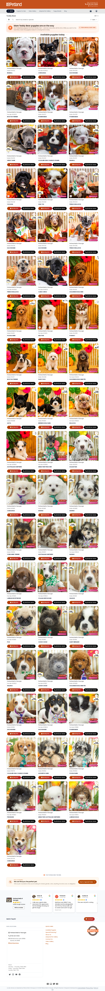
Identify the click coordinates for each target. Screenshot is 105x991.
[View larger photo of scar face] (96, 39)
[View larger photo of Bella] (34, 652)
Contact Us (49, 939)
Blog (65, 11)
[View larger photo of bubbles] (96, 170)
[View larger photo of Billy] (65, 83)
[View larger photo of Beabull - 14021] (96, 126)
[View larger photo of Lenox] (34, 520)
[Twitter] (9, 974)
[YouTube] (16, 974)
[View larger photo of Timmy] (34, 301)
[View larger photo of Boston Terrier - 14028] (34, 83)
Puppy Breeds (57, 11)
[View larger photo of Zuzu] (96, 695)
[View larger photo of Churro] (34, 477)
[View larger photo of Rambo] (65, 520)
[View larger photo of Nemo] (34, 827)
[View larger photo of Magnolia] (34, 783)
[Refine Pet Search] (9, 20)
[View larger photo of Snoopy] (96, 564)
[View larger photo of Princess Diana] (65, 564)
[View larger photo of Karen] (65, 301)
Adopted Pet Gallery (45, 11)
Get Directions (14, 943)
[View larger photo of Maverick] (34, 389)
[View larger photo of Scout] (65, 783)
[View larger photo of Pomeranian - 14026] (96, 83)
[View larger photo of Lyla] (65, 652)
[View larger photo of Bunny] (34, 433)
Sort (93, 20)
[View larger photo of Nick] (96, 608)
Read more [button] (35, 910)
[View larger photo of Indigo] (96, 214)
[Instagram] (13, 974)
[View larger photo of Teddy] (65, 170)
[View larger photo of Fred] (65, 389)
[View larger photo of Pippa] (96, 783)
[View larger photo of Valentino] (96, 433)
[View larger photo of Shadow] (65, 608)
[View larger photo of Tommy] (65, 345)
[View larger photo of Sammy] (34, 695)
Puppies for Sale (21, 11)
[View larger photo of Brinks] (96, 301)
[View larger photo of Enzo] (65, 477)
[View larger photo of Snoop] (65, 433)
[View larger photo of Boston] (34, 214)
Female (43, 71)
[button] (97, 903)
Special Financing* (51, 932)
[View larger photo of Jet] (34, 170)
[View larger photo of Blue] (65, 739)
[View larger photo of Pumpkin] (96, 389)
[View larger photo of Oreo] (96, 477)
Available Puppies (51, 930)
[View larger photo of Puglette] (34, 608)
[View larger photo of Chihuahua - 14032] (65, 39)
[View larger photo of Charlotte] (96, 345)
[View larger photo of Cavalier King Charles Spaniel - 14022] (65, 126)
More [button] (97, 16)
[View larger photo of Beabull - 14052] (34, 39)
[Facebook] (19, 974)
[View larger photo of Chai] (65, 258)
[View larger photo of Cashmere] (65, 695)
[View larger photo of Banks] (65, 214)
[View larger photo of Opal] (34, 258)
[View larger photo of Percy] (96, 739)
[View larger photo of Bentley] (96, 520)
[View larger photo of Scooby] (34, 126)
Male (11, 71)
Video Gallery (32, 11)
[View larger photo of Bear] (34, 739)
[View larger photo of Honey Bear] (34, 564)
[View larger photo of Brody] (96, 258)
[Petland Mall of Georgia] (14, 4)
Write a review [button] (19, 907)
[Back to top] (97, 919)
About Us (48, 934)
